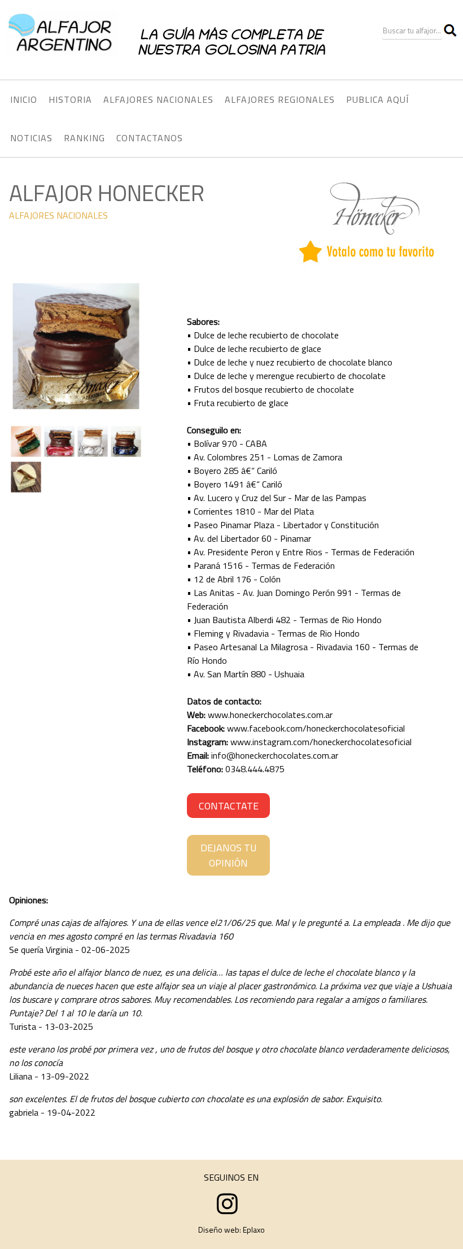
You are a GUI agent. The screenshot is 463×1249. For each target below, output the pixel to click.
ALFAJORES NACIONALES (58, 215)
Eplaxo (254, 1229)
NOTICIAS (31, 138)
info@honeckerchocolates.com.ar (274, 755)
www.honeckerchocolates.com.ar (270, 714)
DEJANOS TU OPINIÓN (228, 855)
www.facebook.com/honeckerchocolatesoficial (316, 728)
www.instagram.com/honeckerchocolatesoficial (321, 741)
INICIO (23, 99)
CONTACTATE (229, 805)
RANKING (84, 138)
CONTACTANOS (149, 138)
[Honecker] (75, 410)
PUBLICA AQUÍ (377, 99)
